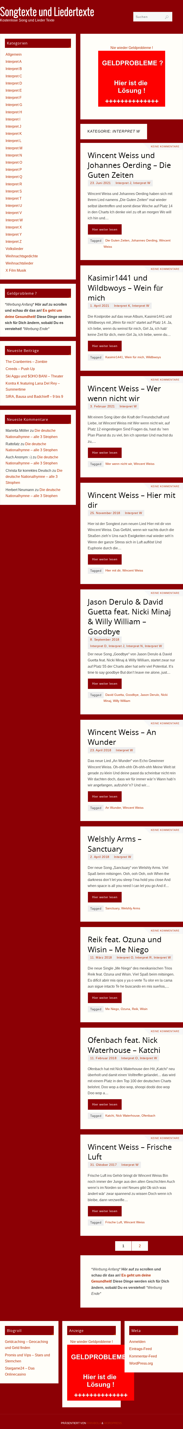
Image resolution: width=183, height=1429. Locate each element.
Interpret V (14, 213)
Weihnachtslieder (19, 263)
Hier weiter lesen (104, 229)
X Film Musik (16, 270)
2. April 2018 (99, 857)
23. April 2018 (100, 750)
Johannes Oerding (144, 240)
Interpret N (134, 646)
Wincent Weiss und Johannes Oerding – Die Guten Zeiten (129, 165)
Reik (135, 1009)
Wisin (144, 1009)
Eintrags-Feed (140, 1349)
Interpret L (13, 141)
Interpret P (14, 169)
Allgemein (14, 54)
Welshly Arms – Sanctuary (114, 844)
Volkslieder (14, 249)
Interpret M (14, 148)
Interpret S (14, 191)
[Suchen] (166, 17)
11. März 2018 (101, 957)
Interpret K (122, 305)
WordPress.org (141, 1363)
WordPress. (113, 1423)
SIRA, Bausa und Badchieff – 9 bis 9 (34, 396)
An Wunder (113, 807)
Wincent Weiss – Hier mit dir (131, 500)
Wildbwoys (153, 357)
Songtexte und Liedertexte (47, 12)
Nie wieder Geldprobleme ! (131, 48)
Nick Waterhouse (128, 1115)
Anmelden (137, 1342)
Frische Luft (113, 1222)
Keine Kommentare (165, 146)
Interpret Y (14, 234)
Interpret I (13, 119)
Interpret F (14, 98)
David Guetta (114, 695)
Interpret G (14, 105)
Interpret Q (14, 177)
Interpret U (14, 205)
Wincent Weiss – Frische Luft (130, 1152)
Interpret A (14, 62)
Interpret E (14, 90)
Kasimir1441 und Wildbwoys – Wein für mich (125, 288)
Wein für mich (134, 357)
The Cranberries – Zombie (26, 362)
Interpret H (14, 112)
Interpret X (14, 227)
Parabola (94, 1423)
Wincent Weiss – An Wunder (122, 737)
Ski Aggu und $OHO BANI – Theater (34, 376)
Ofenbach (148, 1115)
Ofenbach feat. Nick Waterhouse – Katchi (124, 1045)
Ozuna (125, 1009)
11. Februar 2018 (103, 1058)
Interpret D (98, 646)
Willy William (121, 701)
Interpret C (14, 76)
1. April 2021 (99, 305)
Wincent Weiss (144, 464)
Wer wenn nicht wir (118, 464)
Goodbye (132, 695)
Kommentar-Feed (143, 1356)
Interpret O (125, 957)
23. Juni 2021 (100, 183)
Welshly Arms (130, 908)
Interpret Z (14, 241)
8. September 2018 (104, 639)
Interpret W (141, 183)
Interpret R (143, 957)
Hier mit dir (113, 570)
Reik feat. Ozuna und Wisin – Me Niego (125, 944)
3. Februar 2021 (102, 406)
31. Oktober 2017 (103, 1164)
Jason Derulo (149, 695)
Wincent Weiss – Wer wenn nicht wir (124, 393)
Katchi (109, 1115)
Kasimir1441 (114, 357)
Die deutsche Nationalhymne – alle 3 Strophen (34, 477)
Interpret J (123, 183)
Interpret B (14, 69)
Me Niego (112, 1009)
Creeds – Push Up (20, 369)
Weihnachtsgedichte (22, 256)
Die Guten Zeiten (117, 240)
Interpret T (14, 198)
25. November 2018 (105, 513)
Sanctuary (112, 908)
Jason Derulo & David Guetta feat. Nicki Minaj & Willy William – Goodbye (129, 617)
